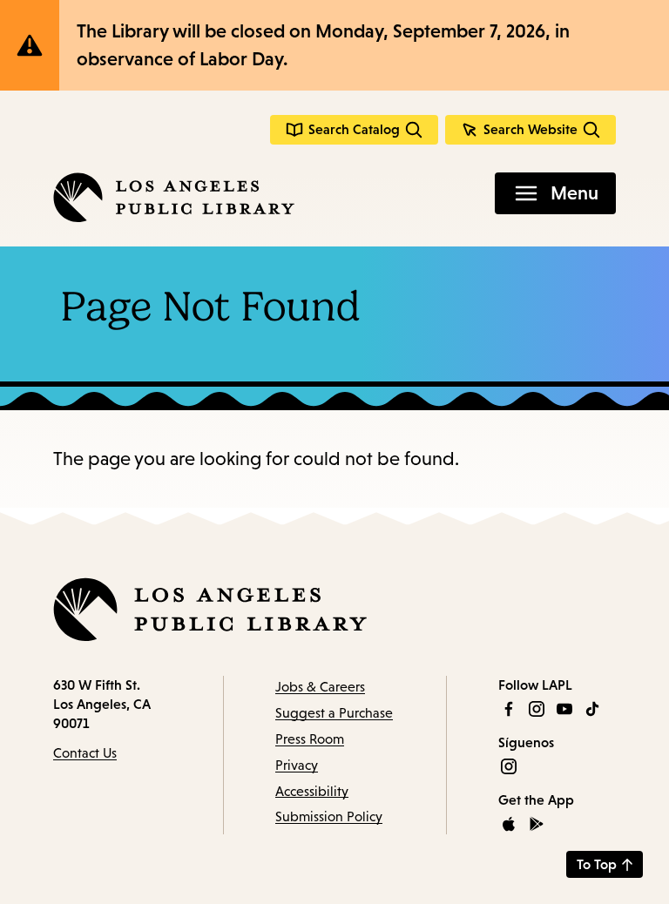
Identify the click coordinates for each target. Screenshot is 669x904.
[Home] (173, 197)
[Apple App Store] (508, 823)
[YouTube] (564, 708)
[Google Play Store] (536, 823)
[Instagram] (536, 708)
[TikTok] (592, 708)
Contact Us (85, 752)
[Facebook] (508, 708)
